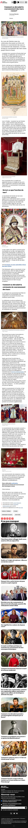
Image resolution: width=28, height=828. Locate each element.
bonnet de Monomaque (18, 371)
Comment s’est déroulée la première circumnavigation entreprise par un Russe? (12, 715)
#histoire (17, 514)
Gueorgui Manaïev (14, 14)
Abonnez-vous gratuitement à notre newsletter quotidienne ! (11, 804)
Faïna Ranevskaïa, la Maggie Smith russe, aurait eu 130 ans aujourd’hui (14, 540)
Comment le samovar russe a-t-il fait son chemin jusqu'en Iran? (13, 758)
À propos (3, 789)
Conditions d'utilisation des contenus (9, 792)
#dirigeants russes (7, 514)
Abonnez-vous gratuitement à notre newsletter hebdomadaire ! (11, 800)
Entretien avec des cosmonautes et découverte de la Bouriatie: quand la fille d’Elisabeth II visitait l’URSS (13, 603)
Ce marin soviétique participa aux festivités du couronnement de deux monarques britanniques (12, 647)
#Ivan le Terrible (6, 511)
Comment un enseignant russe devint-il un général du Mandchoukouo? (13, 737)
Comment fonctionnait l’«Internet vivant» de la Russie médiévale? (14, 669)
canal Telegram (17, 503)
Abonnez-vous (8, 794)
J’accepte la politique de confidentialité (10, 809)
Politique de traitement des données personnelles (12, 790)
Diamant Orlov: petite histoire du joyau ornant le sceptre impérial (13, 582)
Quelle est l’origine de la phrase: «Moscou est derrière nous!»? (14, 561)
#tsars (15, 511)
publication (14, 483)
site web (21, 507)
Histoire (11, 18)
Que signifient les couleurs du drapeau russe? (13, 625)
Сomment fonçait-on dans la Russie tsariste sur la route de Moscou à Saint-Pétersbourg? (13, 780)
